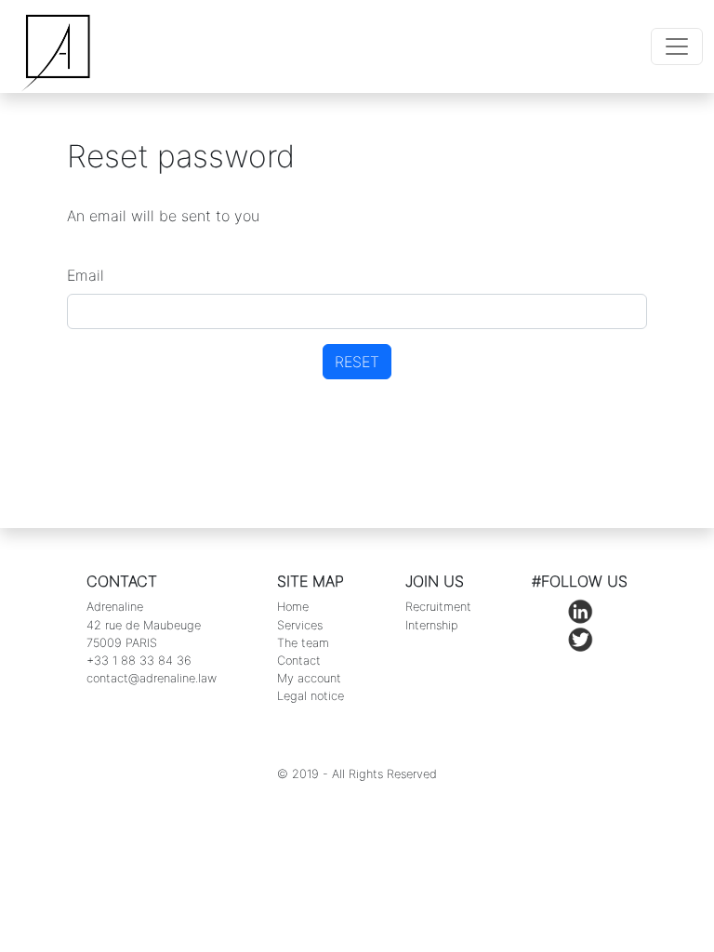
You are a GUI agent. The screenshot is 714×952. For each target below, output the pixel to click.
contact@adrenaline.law (151, 678)
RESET (357, 361)
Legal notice (310, 696)
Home (293, 607)
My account (309, 678)
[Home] (58, 46)
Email (85, 275)
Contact (299, 661)
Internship (431, 625)
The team (303, 643)
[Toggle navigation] (677, 46)
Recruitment (438, 607)
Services (300, 625)
